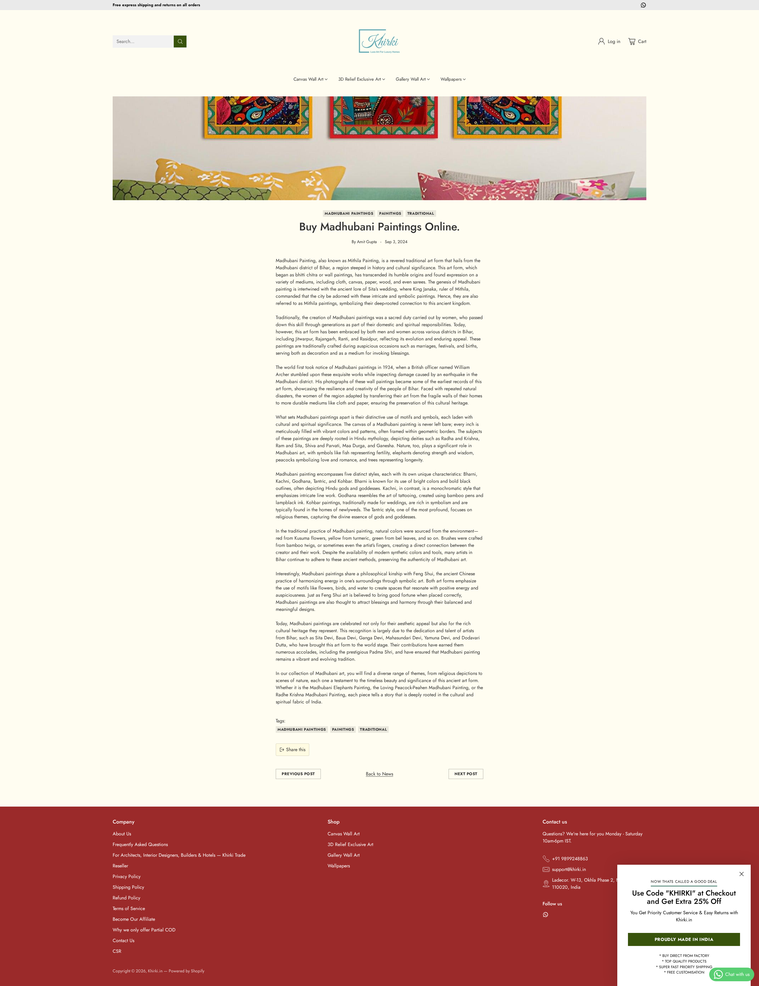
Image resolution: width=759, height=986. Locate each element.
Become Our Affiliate (134, 919)
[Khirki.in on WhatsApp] (643, 6)
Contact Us (123, 940)
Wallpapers (339, 865)
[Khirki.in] (379, 41)
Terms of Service (129, 908)
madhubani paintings (349, 213)
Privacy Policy (127, 876)
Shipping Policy (128, 887)
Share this (295, 749)
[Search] (180, 41)
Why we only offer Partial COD (144, 929)
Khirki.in (155, 971)
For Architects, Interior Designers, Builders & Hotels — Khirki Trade (179, 855)
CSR (117, 951)
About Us (122, 833)
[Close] (741, 874)
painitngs (390, 213)
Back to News (379, 773)
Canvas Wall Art (344, 833)
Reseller (120, 865)
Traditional (420, 213)
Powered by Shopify (186, 971)
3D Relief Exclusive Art (350, 844)
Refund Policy (126, 897)
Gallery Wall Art (344, 855)
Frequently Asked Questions (140, 844)
